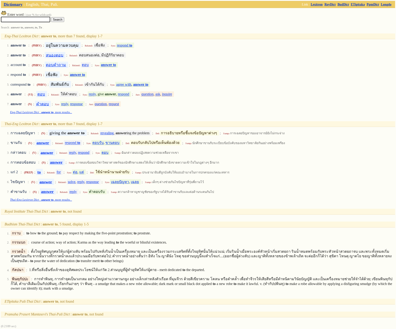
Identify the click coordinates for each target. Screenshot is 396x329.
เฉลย (135, 182)
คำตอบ (42, 103)
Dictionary (13, 4)
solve (71, 182)
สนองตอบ (54, 55)
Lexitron (317, 4)
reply (92, 94)
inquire (167, 94)
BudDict (343, 4)
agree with (123, 84)
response (76, 104)
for (59, 172)
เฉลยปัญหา (120, 182)
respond (124, 45)
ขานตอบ (112, 143)
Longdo (386, 4)
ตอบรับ (98, 143)
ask (157, 94)
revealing (107, 133)
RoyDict (330, 4)
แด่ (81, 172)
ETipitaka (358, 4)
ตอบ (85, 65)
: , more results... (41, 112)
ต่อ (75, 172)
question (147, 94)
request (114, 104)
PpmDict (373, 4)
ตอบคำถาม (56, 65)
